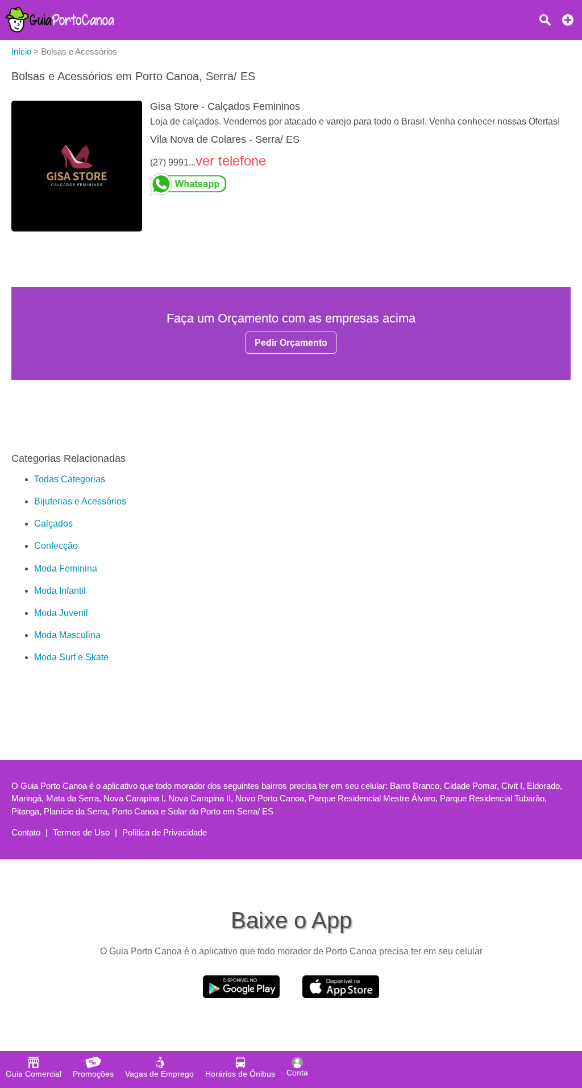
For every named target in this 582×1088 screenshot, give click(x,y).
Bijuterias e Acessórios (80, 501)
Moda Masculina (67, 635)
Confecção (56, 546)
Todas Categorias (69, 479)
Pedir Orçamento (291, 343)
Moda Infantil (60, 590)
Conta (297, 1072)
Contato (25, 832)
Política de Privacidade (164, 832)
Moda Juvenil (61, 613)
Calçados (53, 523)
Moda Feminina (65, 568)
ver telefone (231, 160)
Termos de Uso (81, 832)
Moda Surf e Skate (71, 657)
